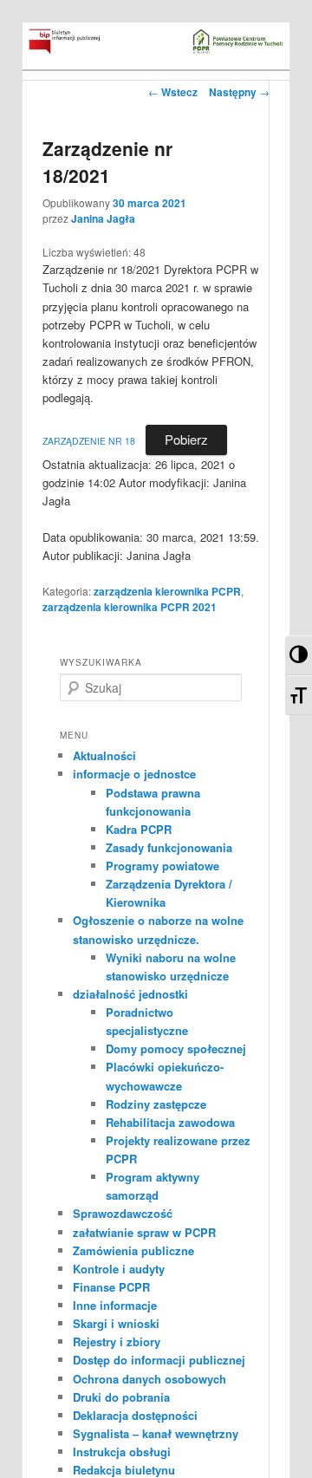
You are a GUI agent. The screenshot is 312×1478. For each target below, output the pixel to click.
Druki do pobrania (121, 1397)
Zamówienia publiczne (133, 1250)
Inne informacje (115, 1305)
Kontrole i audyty (119, 1268)
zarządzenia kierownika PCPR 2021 (129, 607)
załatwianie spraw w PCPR (144, 1232)
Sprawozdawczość (122, 1213)
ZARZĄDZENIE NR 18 (88, 440)
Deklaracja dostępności (135, 1415)
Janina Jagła (103, 218)
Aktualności (104, 755)
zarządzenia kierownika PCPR (167, 591)
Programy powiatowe (162, 865)
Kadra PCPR (139, 829)
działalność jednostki (130, 994)
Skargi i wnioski (116, 1323)
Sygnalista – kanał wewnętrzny (155, 1433)
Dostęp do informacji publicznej (159, 1359)
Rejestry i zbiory (116, 1341)
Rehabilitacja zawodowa (170, 1122)
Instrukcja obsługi (122, 1451)
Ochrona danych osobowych (149, 1379)
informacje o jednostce (134, 773)
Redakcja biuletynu (124, 1470)
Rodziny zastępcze (156, 1104)
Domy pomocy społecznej (176, 1048)
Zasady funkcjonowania (169, 847)
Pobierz (186, 439)
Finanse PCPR (111, 1287)
